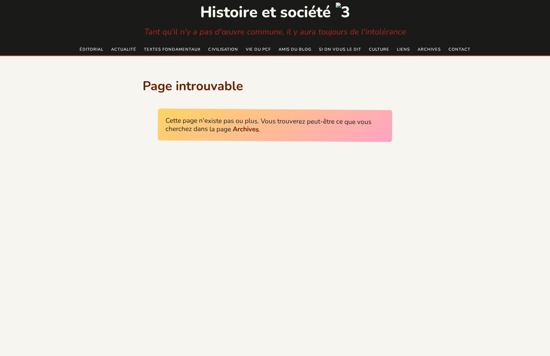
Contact (459, 49)
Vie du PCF (258, 49)
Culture (379, 49)
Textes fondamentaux (172, 49)
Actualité (123, 49)
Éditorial (91, 49)
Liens (403, 49)
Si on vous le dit (340, 49)
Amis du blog (295, 49)
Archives (429, 49)
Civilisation (223, 49)
